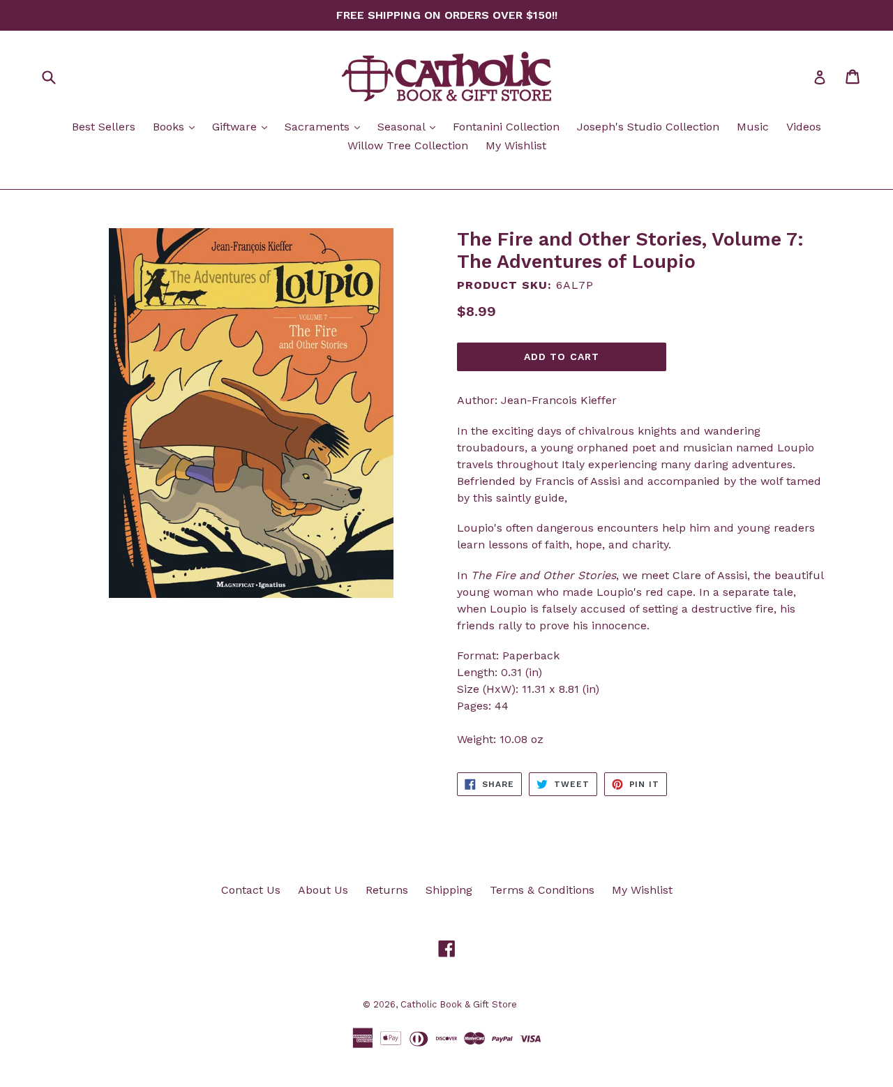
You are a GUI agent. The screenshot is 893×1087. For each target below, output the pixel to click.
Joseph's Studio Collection (648, 126)
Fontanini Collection (506, 126)
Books (177, 126)
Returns (387, 890)
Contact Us (250, 890)
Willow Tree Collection (407, 145)
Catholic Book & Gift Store (458, 1004)
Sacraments (326, 126)
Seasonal (409, 126)
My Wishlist (516, 145)
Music (753, 126)
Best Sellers (103, 126)
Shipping (449, 890)
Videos (803, 126)
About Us (323, 890)
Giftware (243, 126)
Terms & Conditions (542, 890)
